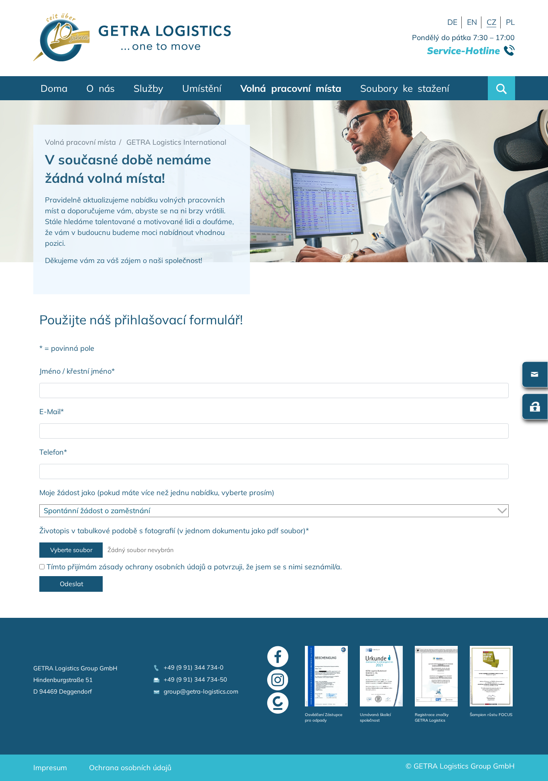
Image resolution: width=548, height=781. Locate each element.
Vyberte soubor (71, 550)
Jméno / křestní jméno (77, 371)
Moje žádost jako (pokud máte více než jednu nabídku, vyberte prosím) (156, 492)
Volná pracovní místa (290, 88)
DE (452, 22)
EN (472, 22)
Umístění (201, 88)
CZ (491, 22)
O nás (100, 88)
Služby (148, 88)
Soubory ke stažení (404, 88)
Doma (54, 88)
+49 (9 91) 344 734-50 (193, 679)
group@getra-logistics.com (199, 691)
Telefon (53, 452)
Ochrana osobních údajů (130, 767)
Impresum (50, 767)
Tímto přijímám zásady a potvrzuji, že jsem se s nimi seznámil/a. (193, 566)
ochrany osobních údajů (165, 566)
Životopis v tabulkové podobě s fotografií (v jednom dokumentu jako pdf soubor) (174, 530)
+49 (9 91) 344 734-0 (191, 667)
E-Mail (51, 411)
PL (510, 22)
